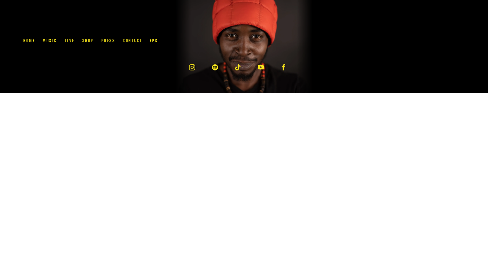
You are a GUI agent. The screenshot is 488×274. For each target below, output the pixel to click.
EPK (154, 40)
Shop (88, 40)
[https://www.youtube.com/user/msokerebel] (261, 67)
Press (108, 40)
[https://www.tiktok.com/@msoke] (238, 67)
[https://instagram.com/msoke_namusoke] (192, 67)
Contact (132, 40)
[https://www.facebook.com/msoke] (284, 67)
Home (29, 40)
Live (70, 40)
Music (50, 40)
